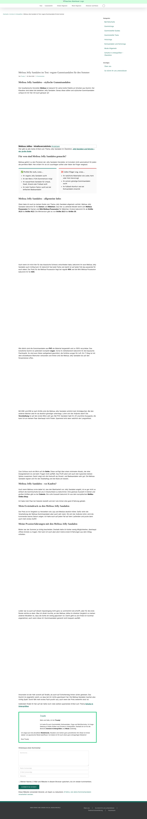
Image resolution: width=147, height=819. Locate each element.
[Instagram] (45, 813)
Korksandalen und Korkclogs (115, 44)
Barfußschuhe (109, 22)
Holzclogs (108, 39)
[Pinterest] (48, 813)
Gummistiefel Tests (111, 35)
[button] (104, 6)
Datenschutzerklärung (95, 810)
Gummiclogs (109, 26)
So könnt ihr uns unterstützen (115, 71)
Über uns (107, 66)
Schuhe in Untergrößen (16, 14)
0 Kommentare (40, 76)
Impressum (111, 810)
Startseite (5, 14)
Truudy (23, 76)
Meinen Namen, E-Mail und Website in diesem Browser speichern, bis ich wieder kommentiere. (56, 782)
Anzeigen (55, 146)
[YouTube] (42, 813)
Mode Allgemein (110, 48)
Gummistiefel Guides (112, 31)
